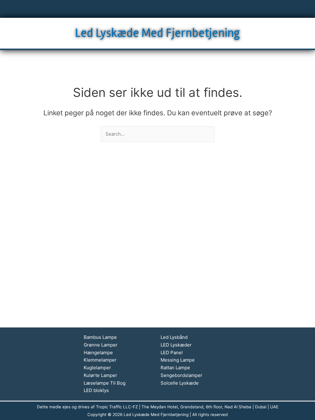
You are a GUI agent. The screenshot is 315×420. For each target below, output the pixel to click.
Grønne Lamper (101, 345)
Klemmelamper (100, 360)
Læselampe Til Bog (105, 383)
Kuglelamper (97, 367)
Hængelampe (98, 352)
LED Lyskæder (176, 345)
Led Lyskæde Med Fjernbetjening (157, 33)
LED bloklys (96, 390)
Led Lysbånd (174, 337)
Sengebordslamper (181, 375)
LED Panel (172, 352)
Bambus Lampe (100, 337)
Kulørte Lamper (100, 375)
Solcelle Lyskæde (180, 383)
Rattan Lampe (175, 367)
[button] (157, 9)
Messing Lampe (178, 360)
